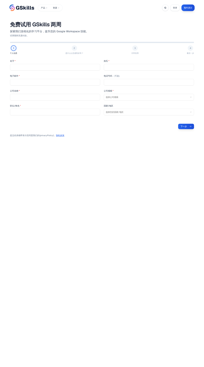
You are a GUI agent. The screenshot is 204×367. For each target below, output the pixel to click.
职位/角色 (15, 105)
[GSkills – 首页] (21, 7)
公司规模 (108, 91)
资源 (55, 7)
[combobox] (149, 97)
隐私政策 (60, 135)
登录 (175, 7)
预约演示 (188, 7)
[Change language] (165, 7)
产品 (43, 7)
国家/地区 (108, 105)
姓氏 (106, 61)
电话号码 (112, 76)
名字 (13, 61)
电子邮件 (15, 76)
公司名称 (15, 91)
